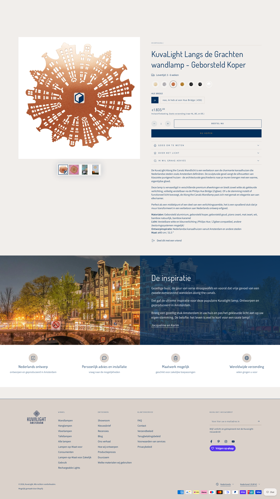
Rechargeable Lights (69, 467)
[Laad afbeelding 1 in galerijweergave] (74, 170)
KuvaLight (29, 484)
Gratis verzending (177, 113)
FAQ (140, 420)
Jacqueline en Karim (165, 325)
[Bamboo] (155, 84)
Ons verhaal (104, 441)
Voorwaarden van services (151, 441)
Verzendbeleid (145, 431)
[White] (209, 84)
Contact (142, 425)
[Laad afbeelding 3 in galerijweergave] (95, 170)
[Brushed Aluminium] (164, 84)
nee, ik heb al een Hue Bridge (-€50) (182, 101)
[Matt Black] (191, 84)
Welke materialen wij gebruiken (115, 462)
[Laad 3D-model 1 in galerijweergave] (63, 170)
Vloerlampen (65, 431)
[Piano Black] (200, 84)
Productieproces (107, 452)
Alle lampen (64, 441)
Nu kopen (206, 133)
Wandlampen (65, 420)
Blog (100, 436)
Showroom (104, 420)
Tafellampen (65, 436)
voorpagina (157, 43)
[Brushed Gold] (182, 84)
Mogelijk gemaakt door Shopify (30, 488)
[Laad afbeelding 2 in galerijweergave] (84, 170)
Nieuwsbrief (104, 425)
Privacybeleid (145, 446)
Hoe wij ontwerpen (108, 446)
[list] (140, 363)
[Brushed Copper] (173, 84)
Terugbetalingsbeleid (149, 436)
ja (156, 101)
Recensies (103, 431)
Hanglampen (65, 425)
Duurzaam (103, 457)
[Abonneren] (260, 421)
